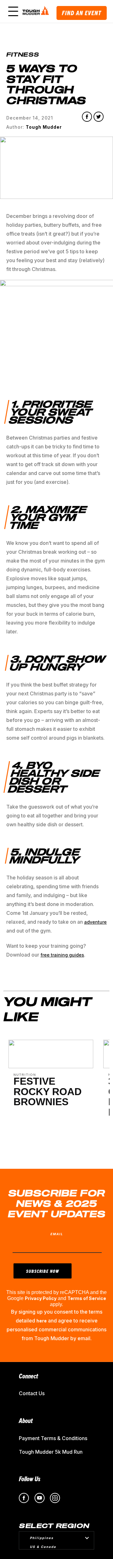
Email (56, 1234)
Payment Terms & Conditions (53, 1438)
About (26, 1420)
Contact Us (32, 1393)
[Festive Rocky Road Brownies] (50, 1066)
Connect (28, 1376)
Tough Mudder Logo (36, 11)
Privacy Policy (40, 1298)
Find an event (81, 12)
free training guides (62, 955)
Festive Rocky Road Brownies (47, 1091)
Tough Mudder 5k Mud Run (51, 1452)
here (41, 1320)
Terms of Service (86, 1298)
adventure (95, 922)
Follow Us (29, 1478)
